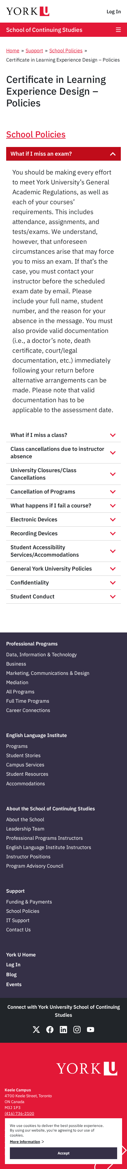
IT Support (18, 920)
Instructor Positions (28, 856)
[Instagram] (77, 1029)
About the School (25, 819)
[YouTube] (90, 1029)
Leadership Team (25, 829)
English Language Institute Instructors (48, 847)
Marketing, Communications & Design (47, 673)
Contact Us (18, 929)
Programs (17, 746)
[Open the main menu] (118, 30)
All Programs (20, 691)
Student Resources (27, 774)
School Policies (66, 50)
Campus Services (25, 764)
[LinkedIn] (63, 1029)
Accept (64, 1153)
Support (34, 50)
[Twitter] (36, 1029)
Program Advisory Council (34, 866)
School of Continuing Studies (44, 29)
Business (16, 664)
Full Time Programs (27, 701)
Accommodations (25, 783)
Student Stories (23, 755)
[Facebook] (49, 1029)
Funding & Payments (29, 902)
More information (25, 1141)
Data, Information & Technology (41, 654)
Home (12, 50)
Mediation (17, 682)
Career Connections (28, 710)
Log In (114, 11)
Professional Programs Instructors (44, 838)
